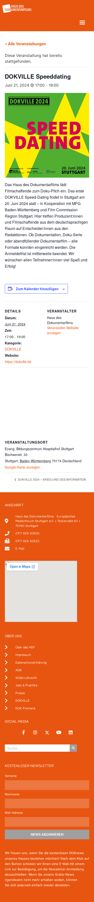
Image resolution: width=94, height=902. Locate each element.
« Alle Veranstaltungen (25, 43)
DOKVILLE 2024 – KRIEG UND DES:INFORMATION (51, 479)
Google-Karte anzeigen (22, 467)
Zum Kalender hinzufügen (37, 288)
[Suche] (73, 748)
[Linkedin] (70, 732)
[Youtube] (59, 732)
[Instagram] (35, 732)
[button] (82, 22)
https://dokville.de (18, 361)
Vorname (11, 776)
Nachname (12, 794)
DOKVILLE (13, 349)
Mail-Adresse (14, 812)
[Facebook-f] (23, 732)
